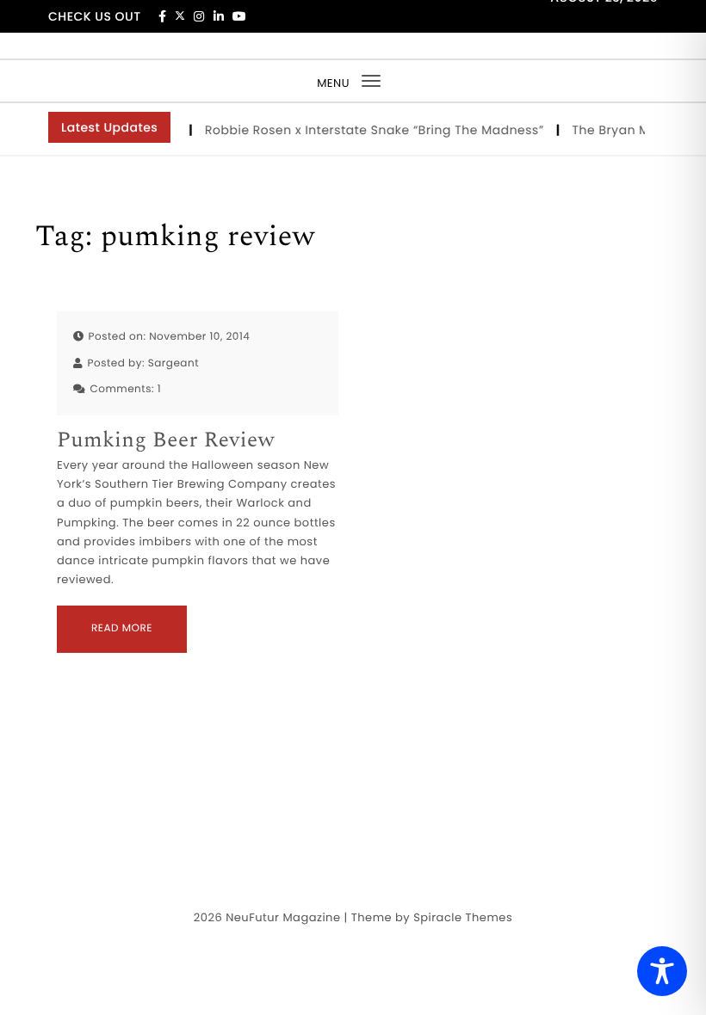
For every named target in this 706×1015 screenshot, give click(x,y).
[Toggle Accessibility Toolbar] (662, 971)
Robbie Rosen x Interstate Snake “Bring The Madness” (372, 129)
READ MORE (121, 628)
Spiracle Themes (462, 917)
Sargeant (173, 363)
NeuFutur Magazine (283, 917)
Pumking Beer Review (166, 441)
